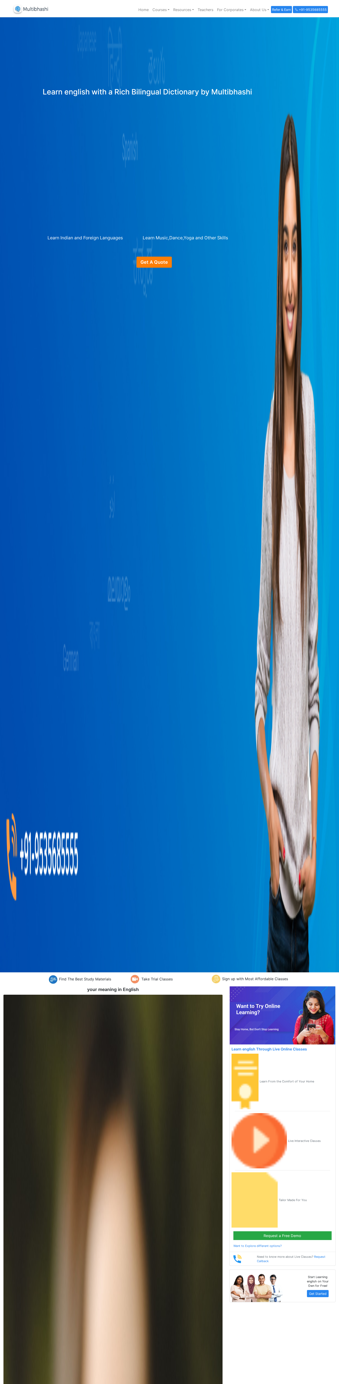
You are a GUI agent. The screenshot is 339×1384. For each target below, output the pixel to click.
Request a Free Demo (282, 1235)
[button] (161, 9)
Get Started (318, 1294)
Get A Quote (154, 262)
